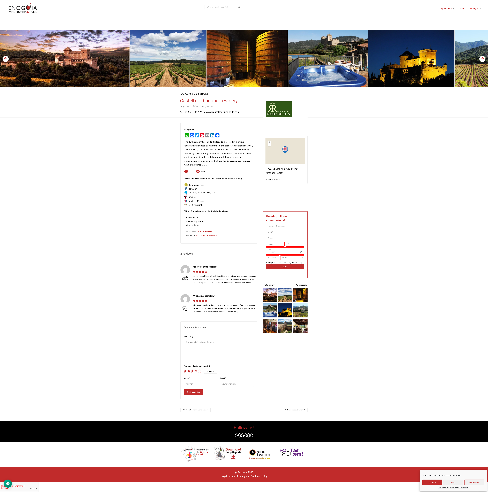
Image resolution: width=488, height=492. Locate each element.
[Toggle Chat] (8, 484)
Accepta (432, 482)
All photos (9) (302, 285)
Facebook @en (237, 436)
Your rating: (189, 336)
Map (462, 8)
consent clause (283, 262)
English (476, 8)
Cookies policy (443, 488)
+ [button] (269, 142)
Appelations (446, 8)
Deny (453, 482)
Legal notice (228, 476)
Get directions (274, 179)
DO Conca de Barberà (194, 94)
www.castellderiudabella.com (223, 112)
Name (187, 378)
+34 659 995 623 (192, 112)
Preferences (474, 482)
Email (223, 378)
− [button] (269, 145)
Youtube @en (250, 436)
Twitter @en (244, 436)
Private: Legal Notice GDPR (459, 488)
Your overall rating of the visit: (197, 366)
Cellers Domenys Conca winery (196, 410)
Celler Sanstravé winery (294, 410)
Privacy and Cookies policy (252, 476)
